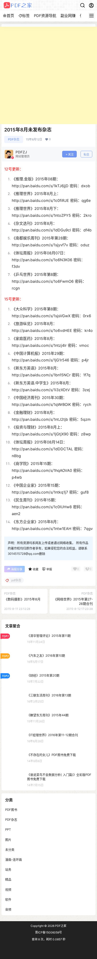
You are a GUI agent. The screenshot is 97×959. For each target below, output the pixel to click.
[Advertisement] (48, 75)
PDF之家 (60, 926)
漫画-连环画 (13, 859)
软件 (8, 899)
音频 (8, 909)
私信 (86, 154)
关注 (71, 154)
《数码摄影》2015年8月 (22, 599)
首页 (10, 15)
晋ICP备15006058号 (48, 932)
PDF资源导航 (45, 15)
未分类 (9, 849)
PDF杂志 (13, 139)
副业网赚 (68, 15)
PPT (8, 830)
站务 (8, 870)
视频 (8, 889)
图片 (8, 840)
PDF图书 (11, 809)
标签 (26, 15)
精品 (8, 879)
